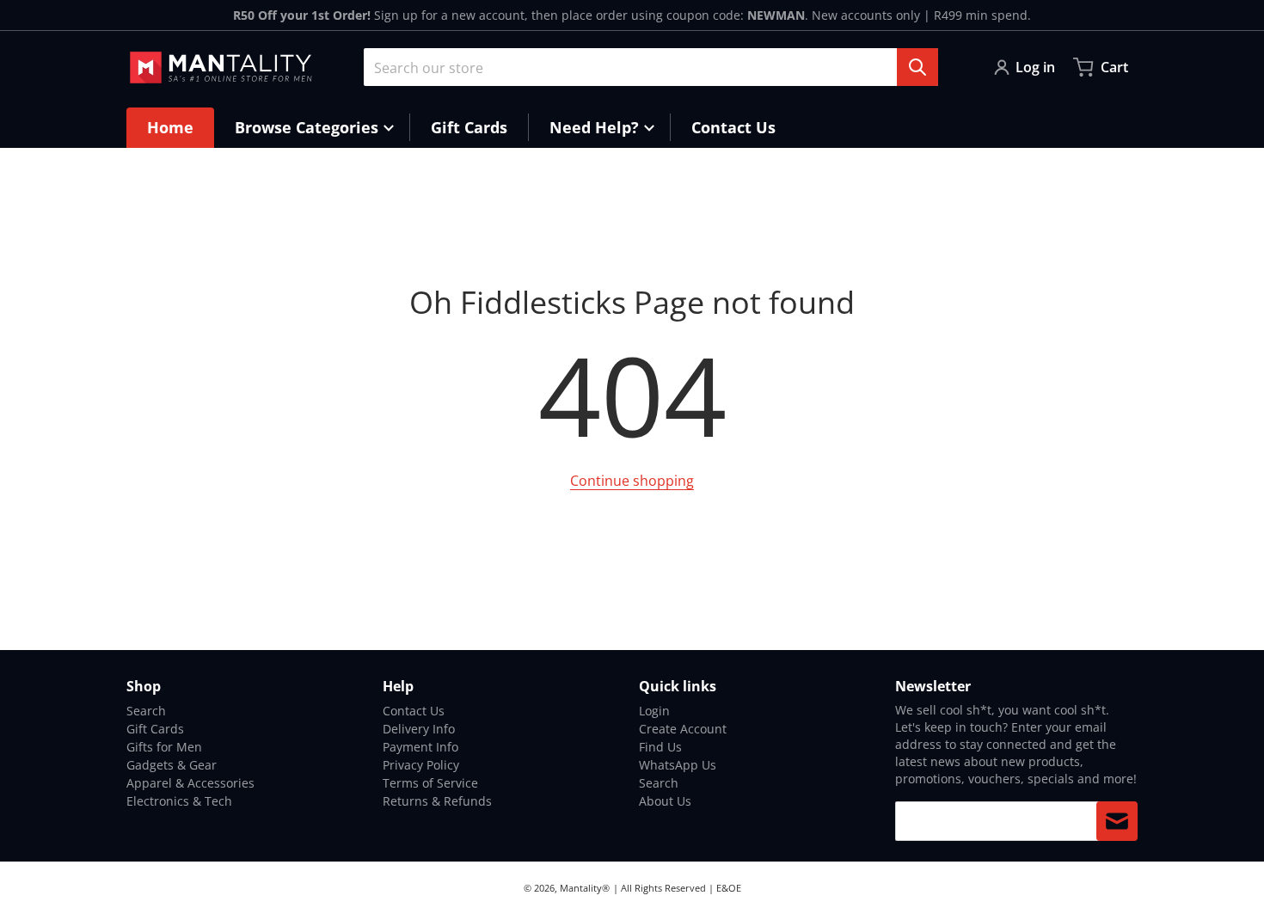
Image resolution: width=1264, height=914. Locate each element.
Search (146, 710)
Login (654, 710)
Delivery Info (419, 729)
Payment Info (420, 747)
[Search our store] (917, 67)
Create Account (683, 729)
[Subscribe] (1117, 821)
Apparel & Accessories (190, 783)
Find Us (660, 747)
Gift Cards (155, 729)
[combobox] (651, 67)
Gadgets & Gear (171, 765)
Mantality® (585, 887)
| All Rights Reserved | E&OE (677, 887)
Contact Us (414, 710)
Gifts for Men (164, 747)
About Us (665, 801)
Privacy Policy (421, 765)
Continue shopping (632, 480)
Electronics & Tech (179, 801)
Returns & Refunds (437, 801)
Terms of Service (430, 783)
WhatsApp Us (677, 765)
